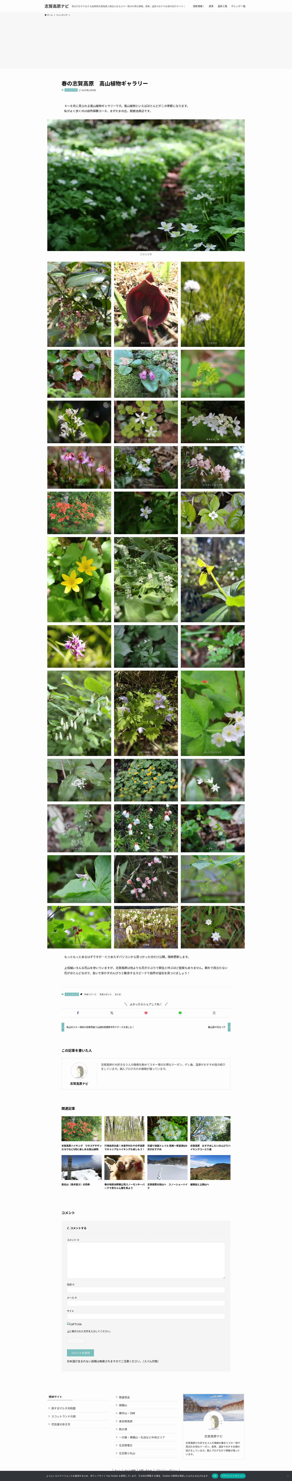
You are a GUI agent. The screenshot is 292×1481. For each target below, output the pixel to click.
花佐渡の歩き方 (60, 1424)
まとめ (118, 994)
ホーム (117, 1470)
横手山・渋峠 (127, 1413)
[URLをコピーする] (214, 1013)
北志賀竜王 (125, 1445)
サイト (70, 1311)
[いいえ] (287, 1476)
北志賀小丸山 (127, 1453)
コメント (73, 1239)
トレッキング (71, 90)
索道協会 (124, 1397)
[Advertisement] (146, 42)
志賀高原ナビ (57, 6)
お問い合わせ (145, 1470)
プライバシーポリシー (167, 1470)
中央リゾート (90, 994)
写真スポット (106, 994)
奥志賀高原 (125, 1421)
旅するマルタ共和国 (63, 1408)
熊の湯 (123, 1429)
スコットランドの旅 (63, 1416)
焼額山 (123, 1405)
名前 (71, 1284)
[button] (78, 1013)
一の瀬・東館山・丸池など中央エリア (142, 1437)
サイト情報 (130, 1470)
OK (215, 1475)
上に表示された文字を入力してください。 (89, 1331)
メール (72, 1297)
